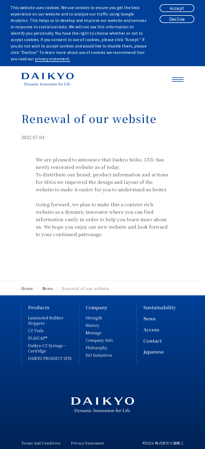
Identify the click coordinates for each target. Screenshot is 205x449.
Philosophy (96, 347)
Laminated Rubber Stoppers (46, 320)
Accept (177, 8)
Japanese (153, 351)
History (93, 325)
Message (94, 332)
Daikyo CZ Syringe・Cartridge (47, 348)
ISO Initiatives (99, 355)
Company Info (99, 340)
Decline (177, 19)
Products (38, 307)
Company (97, 307)
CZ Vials (36, 330)
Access (151, 329)
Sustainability (159, 307)
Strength (94, 317)
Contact (152, 340)
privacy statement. (52, 58)
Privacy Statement (87, 443)
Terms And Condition (40, 443)
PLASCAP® (37, 338)
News (149, 318)
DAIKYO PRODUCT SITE (50, 358)
